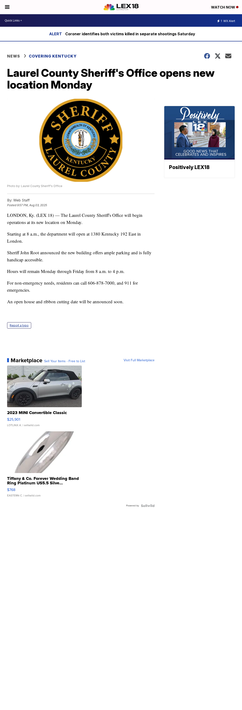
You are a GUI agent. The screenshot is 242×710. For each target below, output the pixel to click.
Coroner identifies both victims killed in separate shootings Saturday (130, 33)
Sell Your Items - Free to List (64, 361)
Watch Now (223, 7)
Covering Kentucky (53, 56)
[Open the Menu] (7, 7)
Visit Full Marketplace (139, 360)
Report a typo (19, 325)
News (13, 56)
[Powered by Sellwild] (148, 505)
